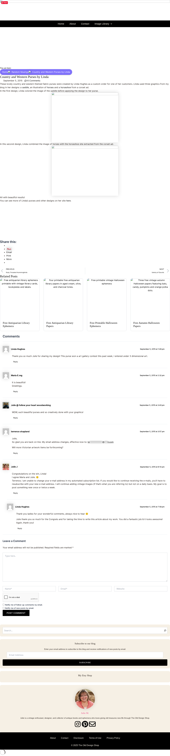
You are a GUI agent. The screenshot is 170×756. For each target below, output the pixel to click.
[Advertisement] (85, 47)
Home (61, 23)
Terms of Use (95, 738)
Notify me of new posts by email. (19, 608)
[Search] (165, 630)
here (68, 200)
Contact (85, 23)
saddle (25, 87)
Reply (15, 362)
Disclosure (79, 738)
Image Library (102, 23)
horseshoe (66, 87)
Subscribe (85, 662)
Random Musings (20, 72)
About (72, 23)
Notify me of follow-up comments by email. (23, 605)
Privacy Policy (113, 738)
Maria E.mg (16, 375)
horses (50, 87)
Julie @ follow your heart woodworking (31, 405)
